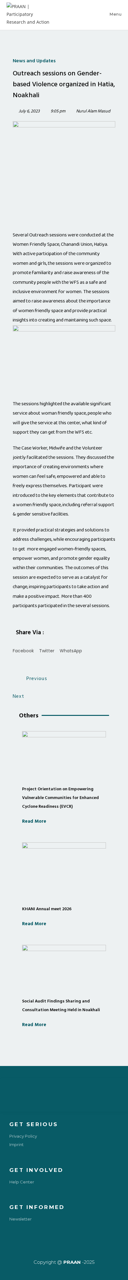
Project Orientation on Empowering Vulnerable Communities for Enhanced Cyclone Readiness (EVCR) (60, 797)
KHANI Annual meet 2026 (46, 908)
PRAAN (72, 1262)
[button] (23, 646)
